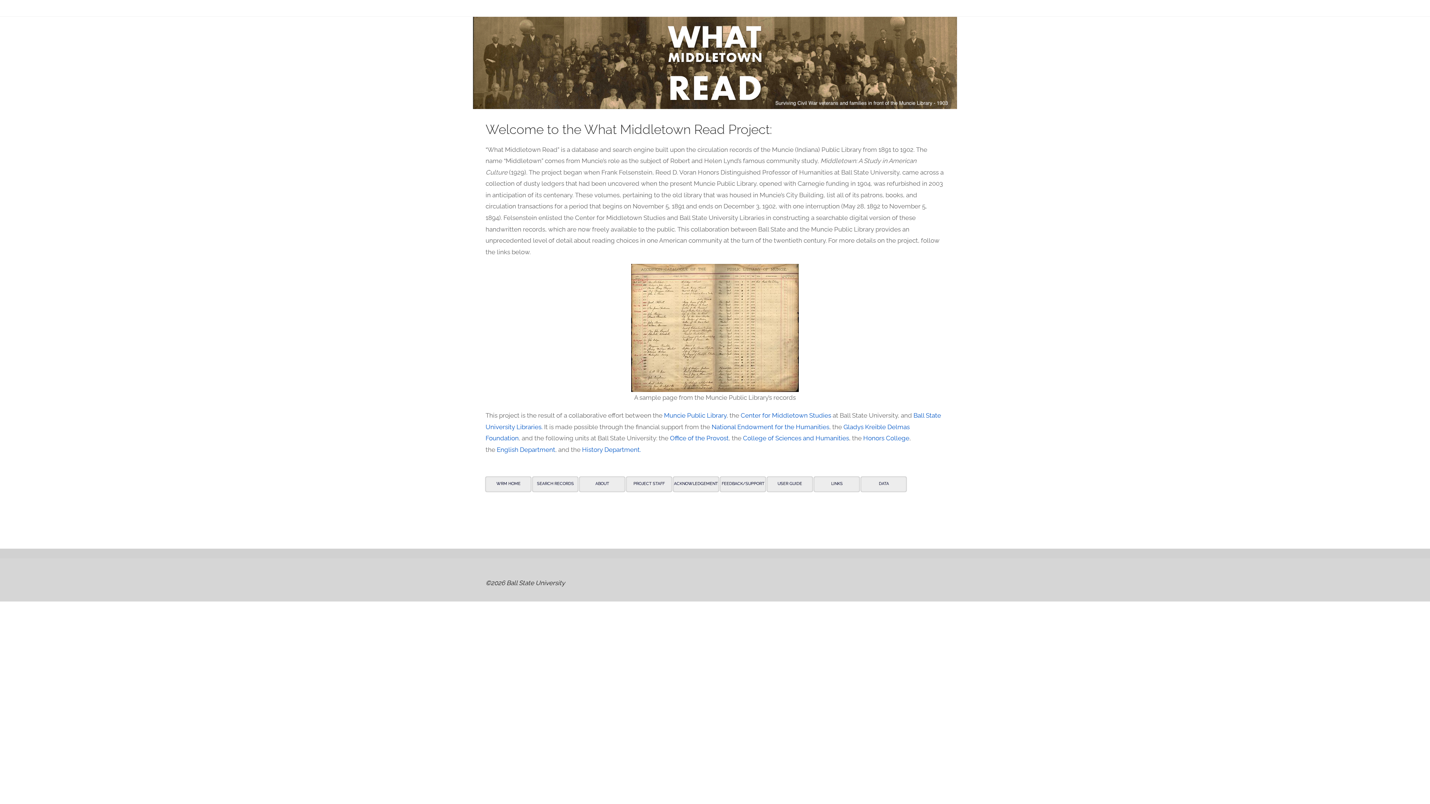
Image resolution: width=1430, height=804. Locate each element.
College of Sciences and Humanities (796, 438)
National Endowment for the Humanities (770, 427)
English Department (526, 449)
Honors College (886, 438)
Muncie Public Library (695, 415)
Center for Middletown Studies (786, 415)
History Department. (611, 449)
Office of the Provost (699, 438)
